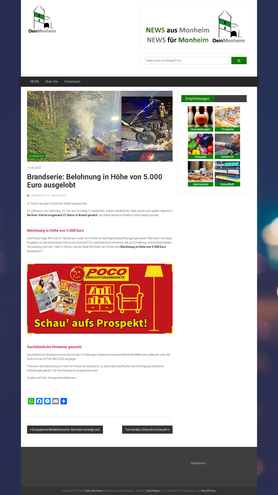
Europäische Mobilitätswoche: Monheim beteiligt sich (66, 429)
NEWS (34, 81)
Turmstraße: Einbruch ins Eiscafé (146, 429)
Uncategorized (36, 156)
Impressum (72, 81)
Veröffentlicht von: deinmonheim (48, 195)
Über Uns (51, 81)
